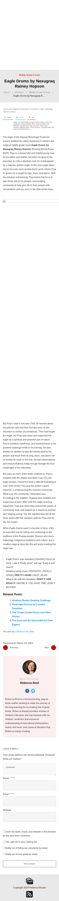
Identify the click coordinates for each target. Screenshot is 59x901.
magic (41, 109)
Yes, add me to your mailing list (21, 842)
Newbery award (9, 112)
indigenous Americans (21, 109)
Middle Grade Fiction (29, 75)
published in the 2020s (24, 632)
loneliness (34, 109)
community (7, 109)
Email (8, 794)
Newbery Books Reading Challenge (31, 600)
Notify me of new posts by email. (21, 854)
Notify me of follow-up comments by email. (26, 848)
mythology (49, 109)
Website (7, 810)
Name (9, 778)
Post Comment (29, 864)
